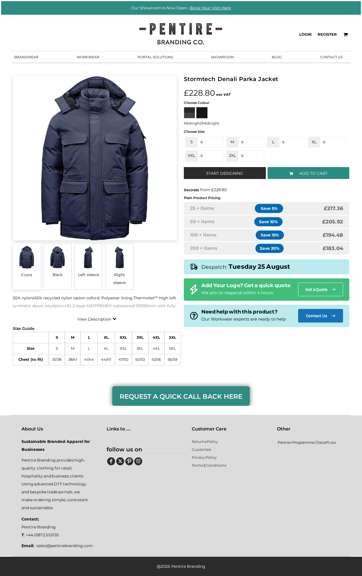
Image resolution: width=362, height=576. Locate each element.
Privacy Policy (204, 457)
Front (26, 275)
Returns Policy (205, 441)
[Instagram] (138, 461)
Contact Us (316, 315)
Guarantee (201, 449)
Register (327, 34)
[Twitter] (120, 461)
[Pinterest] (129, 461)
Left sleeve (88, 274)
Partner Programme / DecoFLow (307, 442)
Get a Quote (316, 289)
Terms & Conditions (209, 465)
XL (314, 141)
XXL (191, 155)
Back (58, 274)
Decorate (191, 190)
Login (305, 34)
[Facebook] (111, 461)
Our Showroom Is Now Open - (181, 7)
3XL (232, 155)
